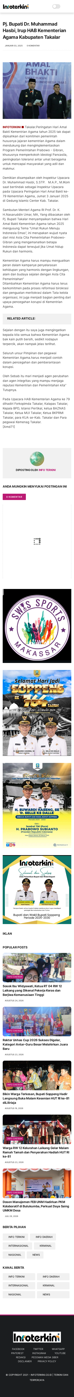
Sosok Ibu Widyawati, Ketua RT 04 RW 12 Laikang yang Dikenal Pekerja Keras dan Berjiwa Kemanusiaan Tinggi (32, 990)
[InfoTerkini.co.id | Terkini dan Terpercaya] (16, 8)
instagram (39, 1353)
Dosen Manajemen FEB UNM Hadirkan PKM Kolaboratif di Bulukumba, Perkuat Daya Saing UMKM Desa (36, 1206)
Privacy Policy (47, 1361)
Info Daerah (14, 976)
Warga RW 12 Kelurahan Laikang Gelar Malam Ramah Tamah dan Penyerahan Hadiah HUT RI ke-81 (36, 1152)
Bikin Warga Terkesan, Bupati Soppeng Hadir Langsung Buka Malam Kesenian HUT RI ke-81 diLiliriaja (36, 1098)
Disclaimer (25, 1361)
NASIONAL (14, 1254)
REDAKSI (21, 1357)
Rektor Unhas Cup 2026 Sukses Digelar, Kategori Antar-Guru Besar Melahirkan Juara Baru (35, 1044)
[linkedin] (34, 439)
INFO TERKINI (16, 1236)
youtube (60, 1353)
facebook (18, 1349)
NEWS (36, 1254)
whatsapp (58, 1349)
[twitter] (13, 439)
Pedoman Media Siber (45, 1357)
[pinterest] (27, 439)
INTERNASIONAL (18, 1245)
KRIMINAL (46, 1245)
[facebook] (6, 439)
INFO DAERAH (44, 1236)
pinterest (17, 1353)
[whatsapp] (20, 439)
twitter (38, 1349)
